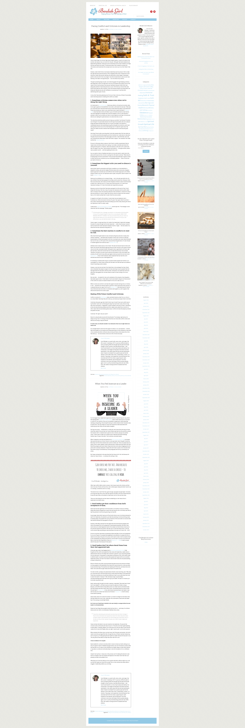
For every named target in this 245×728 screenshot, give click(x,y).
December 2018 (146, 388)
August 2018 (146, 400)
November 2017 (146, 426)
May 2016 (146, 470)
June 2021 (146, 322)
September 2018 (146, 397)
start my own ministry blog (118, 439)
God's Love (147, 98)
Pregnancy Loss (146, 115)
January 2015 (146, 520)
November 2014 (146, 526)
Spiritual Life (103, 5)
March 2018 (146, 413)
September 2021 (146, 312)
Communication (151, 90)
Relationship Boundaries (146, 117)
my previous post (103, 105)
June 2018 (146, 404)
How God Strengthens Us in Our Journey (146, 205)
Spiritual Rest (142, 127)
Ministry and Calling (109, 374)
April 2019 (146, 375)
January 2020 (146, 353)
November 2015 (146, 488)
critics (116, 375)
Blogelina (136, 720)
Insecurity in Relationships (107, 711)
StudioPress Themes (125, 720)
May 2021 (146, 325)
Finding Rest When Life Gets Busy (146, 69)
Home (91, 19)
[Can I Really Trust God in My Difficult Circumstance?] (145, 281)
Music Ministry (149, 110)
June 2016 (146, 466)
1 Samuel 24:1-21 (113, 242)
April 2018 (146, 410)
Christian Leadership (98, 374)
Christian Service (143, 90)
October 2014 (146, 529)
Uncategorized (150, 130)
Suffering (145, 130)
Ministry (92, 5)
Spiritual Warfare (150, 127)
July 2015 (146, 501)
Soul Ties (145, 121)
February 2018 (146, 416)
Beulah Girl (108, 11)
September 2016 (146, 457)
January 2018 (146, 419)
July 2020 (146, 341)
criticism (112, 375)
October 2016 (146, 454)
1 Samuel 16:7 (118, 591)
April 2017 (146, 444)
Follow (146, 542)
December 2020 (146, 334)
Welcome (106, 19)
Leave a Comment (118, 29)
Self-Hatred (141, 121)
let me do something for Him (117, 550)
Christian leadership (107, 375)
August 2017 (146, 435)
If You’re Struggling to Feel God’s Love (146, 66)
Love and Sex (141, 103)
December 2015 (146, 485)
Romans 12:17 (114, 287)
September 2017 (146, 432)
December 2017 (146, 422)
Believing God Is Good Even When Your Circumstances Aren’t (146, 178)
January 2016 (146, 482)
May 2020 (146, 344)
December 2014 (146, 523)
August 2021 (146, 315)
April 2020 (146, 347)
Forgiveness (141, 98)
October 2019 (146, 363)
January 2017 (146, 448)
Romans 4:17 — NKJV (116, 540)
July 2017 (146, 438)
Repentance (148, 119)
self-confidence (128, 712)
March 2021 (146, 331)
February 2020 (146, 350)
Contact (133, 19)
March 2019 (146, 378)
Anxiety (149, 85)
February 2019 (146, 381)
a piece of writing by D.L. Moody (104, 206)
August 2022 (146, 300)
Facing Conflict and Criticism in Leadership (110, 26)
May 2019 (146, 372)
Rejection (150, 115)
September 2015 (146, 495)
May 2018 (146, 407)
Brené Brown (103, 297)
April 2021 (146, 328)
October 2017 (146, 429)
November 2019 (146, 359)
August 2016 (146, 460)
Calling (151, 86)
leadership (116, 712)
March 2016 (146, 476)
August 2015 (146, 498)
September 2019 (146, 366)
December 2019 (146, 356)
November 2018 (146, 391)
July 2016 (146, 463)
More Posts (103, 368)
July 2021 (146, 319)
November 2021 (146, 309)
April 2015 (146, 510)
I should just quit (100, 140)
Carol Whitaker (105, 338)
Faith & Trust (148, 95)
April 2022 (146, 303)
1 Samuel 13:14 (100, 590)
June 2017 (146, 441)
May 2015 (146, 507)
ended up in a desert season (105, 419)
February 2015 (146, 517)
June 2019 (146, 369)
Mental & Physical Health (118, 5)
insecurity (119, 375)
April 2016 (146, 473)
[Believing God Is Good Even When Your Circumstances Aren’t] (145, 176)
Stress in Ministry (116, 374)
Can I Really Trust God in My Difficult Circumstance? (146, 283)
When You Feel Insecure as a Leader (110, 383)
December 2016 (146, 451)
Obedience (144, 113)
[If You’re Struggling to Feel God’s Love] (145, 229)
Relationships (133, 5)
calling (109, 712)
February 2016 (146, 479)
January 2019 (146, 385)
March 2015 (146, 514)
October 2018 (146, 394)
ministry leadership (127, 375)
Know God (116, 19)
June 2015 (146, 504)
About (98, 19)
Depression (142, 92)
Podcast (124, 19)
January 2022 (146, 306)
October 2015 (146, 492)
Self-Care (153, 119)
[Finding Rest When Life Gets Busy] (145, 255)
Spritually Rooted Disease (144, 128)
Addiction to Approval (142, 85)
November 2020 (146, 337)
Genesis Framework (117, 720)
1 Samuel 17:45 (96, 175)
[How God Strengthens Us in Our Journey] (145, 202)
